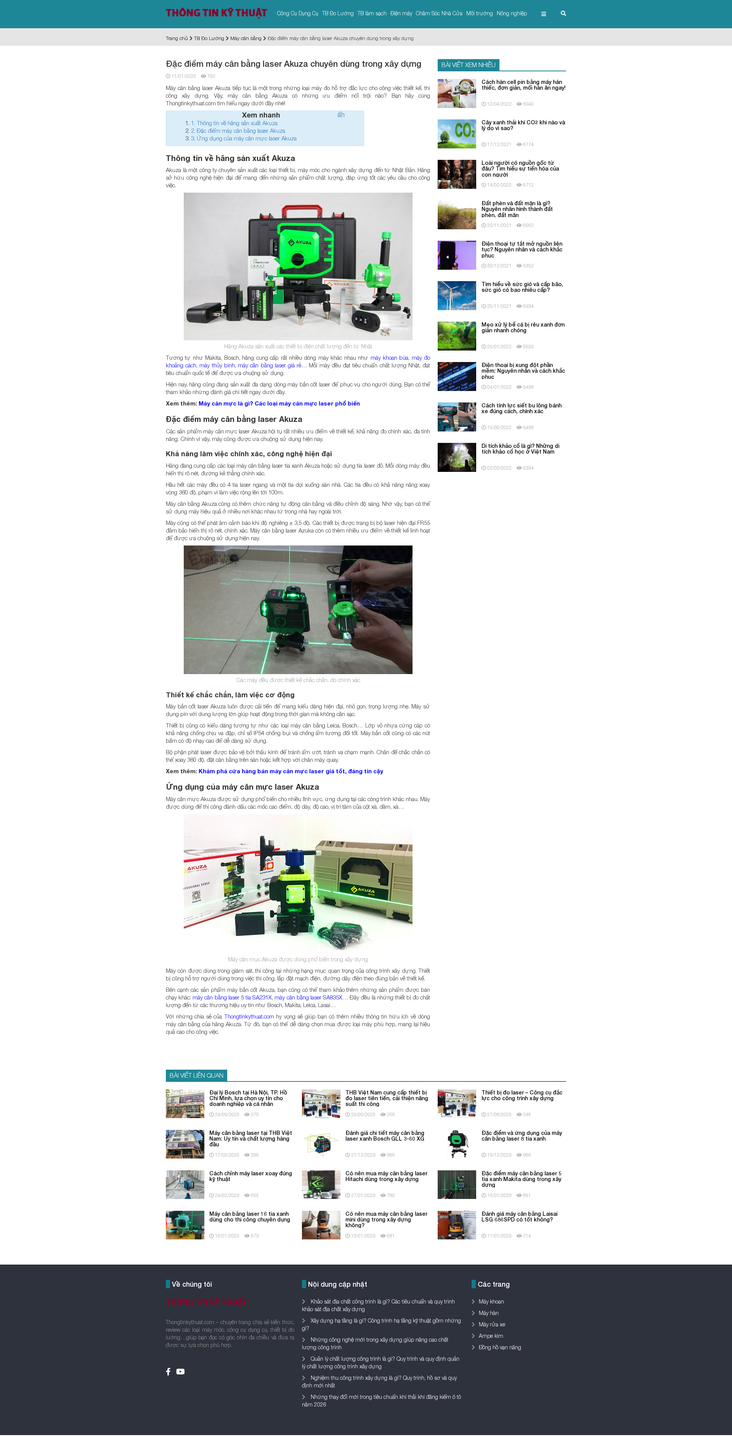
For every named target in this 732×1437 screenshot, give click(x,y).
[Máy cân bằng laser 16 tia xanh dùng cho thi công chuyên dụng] (185, 1224)
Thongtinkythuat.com (249, 1016)
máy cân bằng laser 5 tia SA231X (232, 997)
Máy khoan (491, 1301)
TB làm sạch (372, 13)
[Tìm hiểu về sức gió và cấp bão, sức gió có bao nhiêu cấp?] (457, 294)
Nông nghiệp (512, 13)
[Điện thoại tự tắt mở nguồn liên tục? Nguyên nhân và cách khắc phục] (457, 254)
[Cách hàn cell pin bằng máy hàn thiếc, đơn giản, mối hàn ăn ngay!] (457, 92)
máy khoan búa (390, 357)
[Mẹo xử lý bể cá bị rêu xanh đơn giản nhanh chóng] (457, 335)
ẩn (341, 115)
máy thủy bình (216, 365)
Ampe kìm (491, 1335)
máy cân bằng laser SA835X (308, 997)
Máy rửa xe (492, 1324)
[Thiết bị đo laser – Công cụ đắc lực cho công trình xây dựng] (457, 1103)
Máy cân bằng (246, 38)
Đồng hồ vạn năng (500, 1347)
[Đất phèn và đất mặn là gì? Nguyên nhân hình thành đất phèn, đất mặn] (457, 214)
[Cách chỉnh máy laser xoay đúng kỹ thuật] (185, 1184)
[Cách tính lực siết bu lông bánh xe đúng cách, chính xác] (457, 416)
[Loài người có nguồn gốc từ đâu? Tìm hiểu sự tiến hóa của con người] (457, 173)
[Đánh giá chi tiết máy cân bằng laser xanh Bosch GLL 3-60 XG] (321, 1143)
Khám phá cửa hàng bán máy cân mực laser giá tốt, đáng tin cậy (291, 771)
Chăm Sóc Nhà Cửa (439, 13)
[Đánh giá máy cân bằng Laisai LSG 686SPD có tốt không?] (457, 1224)
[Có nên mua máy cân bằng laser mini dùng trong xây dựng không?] (321, 1224)
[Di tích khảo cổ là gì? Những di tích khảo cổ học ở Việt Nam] (457, 456)
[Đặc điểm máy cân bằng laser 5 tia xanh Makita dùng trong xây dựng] (457, 1184)
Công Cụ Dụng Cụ (297, 13)
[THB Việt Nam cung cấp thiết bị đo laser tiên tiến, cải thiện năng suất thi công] (321, 1103)
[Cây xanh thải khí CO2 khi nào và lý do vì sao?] (457, 133)
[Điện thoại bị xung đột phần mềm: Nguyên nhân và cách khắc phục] (457, 375)
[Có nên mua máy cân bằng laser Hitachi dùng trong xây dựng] (321, 1184)
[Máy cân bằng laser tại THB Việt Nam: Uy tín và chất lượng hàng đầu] (185, 1143)
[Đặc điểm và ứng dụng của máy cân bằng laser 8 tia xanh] (457, 1143)
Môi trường (479, 13)
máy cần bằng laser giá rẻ (269, 365)
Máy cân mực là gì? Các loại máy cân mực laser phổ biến (279, 403)
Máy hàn (489, 1313)
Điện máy (401, 13)
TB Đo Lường (338, 13)
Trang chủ (177, 38)
